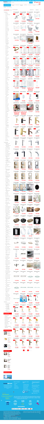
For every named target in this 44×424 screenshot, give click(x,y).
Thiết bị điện (6, 327)
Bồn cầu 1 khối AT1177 (23, 23)
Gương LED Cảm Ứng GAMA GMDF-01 (18, 193)
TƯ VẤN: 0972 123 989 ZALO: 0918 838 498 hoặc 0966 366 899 (30, 89)
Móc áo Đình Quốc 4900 (23, 260)
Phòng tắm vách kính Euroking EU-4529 (32, 67)
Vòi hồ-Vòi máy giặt (7, 321)
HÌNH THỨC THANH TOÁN (26, 390)
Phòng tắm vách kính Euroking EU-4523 (19, 56)
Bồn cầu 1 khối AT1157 (30, 23)
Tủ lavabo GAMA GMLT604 (31, 171)
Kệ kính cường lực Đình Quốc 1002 (32, 282)
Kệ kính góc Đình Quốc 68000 (38, 260)
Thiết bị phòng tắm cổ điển (9, 333)
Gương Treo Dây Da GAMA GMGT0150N (19, 204)
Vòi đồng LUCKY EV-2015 (30, 338)
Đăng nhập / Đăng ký (37, 0)
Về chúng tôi (12, 0)
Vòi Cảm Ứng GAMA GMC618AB (38, 126)
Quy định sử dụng (24, 0)
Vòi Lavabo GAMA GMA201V (38, 115)
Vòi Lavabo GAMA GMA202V (17, 115)
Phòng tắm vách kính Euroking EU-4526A (33, 45)
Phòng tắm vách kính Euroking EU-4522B (26, 56)
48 (29, 350)
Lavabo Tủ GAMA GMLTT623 (24, 160)
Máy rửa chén (6, 322)
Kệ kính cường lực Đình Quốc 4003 (39, 282)
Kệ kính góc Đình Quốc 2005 (17, 282)
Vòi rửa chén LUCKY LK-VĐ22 (38, 293)
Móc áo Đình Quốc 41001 (37, 249)
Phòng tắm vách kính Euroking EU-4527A (26, 45)
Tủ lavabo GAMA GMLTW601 (24, 182)
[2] (31, 350)
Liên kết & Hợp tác (29, 0)
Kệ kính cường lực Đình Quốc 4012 (18, 293)
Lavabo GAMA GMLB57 (30, 204)
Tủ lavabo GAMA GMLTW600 (38, 171)
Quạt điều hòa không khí (8, 326)
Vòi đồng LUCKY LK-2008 (17, 338)
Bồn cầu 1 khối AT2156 (16, 34)
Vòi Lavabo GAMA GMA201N (31, 126)
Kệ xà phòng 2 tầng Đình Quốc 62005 (18, 249)
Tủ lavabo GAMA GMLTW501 (17, 182)
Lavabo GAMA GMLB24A (16, 215)
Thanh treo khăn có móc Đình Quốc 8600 (19, 271)
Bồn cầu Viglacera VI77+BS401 (9, 345)
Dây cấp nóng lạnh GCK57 (17, 45)
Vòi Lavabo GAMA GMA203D (24, 115)
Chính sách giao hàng (26, 385)
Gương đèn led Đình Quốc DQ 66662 (32, 249)
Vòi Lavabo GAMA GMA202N (31, 115)
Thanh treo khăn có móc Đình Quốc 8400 (26, 271)
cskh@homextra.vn (35, 393)
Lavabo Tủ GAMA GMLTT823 (17, 160)
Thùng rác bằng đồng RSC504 (38, 34)
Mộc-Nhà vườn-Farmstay (8, 317)
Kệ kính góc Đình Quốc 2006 (38, 271)
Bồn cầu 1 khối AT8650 (37, 23)
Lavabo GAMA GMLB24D (30, 215)
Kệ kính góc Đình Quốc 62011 (31, 260)
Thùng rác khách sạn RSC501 (31, 34)
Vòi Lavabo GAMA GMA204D (17, 126)
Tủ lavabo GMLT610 (30, 182)
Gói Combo (6, 316)
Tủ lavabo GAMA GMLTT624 (17, 171)
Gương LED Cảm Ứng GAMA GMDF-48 (25, 193)
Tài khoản (33, 0)
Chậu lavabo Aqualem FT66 (9, 360)
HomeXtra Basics (7, 315)
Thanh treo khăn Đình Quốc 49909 (25, 249)
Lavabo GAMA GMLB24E (23, 215)
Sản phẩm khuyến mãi (7, 330)
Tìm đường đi (19, 0)
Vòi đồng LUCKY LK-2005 (37, 338)
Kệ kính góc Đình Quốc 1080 (31, 271)
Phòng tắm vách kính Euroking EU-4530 (25, 67)
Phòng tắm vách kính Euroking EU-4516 (32, 56)
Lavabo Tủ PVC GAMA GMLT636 (38, 160)
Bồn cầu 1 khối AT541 (23, 34)
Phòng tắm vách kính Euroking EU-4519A (19, 67)
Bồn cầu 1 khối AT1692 (16, 23)
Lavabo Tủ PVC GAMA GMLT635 (31, 160)
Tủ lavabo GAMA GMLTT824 (24, 171)
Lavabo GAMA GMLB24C (37, 204)
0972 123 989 (38, 3)
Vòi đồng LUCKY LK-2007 (23, 338)
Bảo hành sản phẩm (25, 386)
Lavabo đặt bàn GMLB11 (23, 204)
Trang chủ (5, 7)
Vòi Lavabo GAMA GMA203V (24, 126)
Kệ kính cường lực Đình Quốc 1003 (25, 282)
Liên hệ (16, 0)
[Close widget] (13, 391)
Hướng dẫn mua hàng (26, 384)
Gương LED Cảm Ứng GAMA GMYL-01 (32, 193)
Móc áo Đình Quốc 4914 (16, 260)
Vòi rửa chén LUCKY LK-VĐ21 (31, 293)
